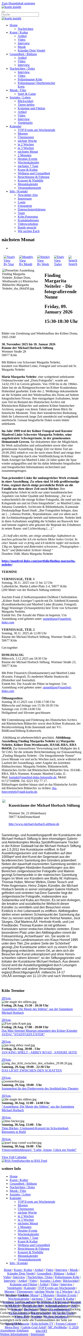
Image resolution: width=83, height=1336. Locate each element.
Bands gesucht (27, 227)
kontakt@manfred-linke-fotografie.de (32, 777)
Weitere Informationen (14, 1334)
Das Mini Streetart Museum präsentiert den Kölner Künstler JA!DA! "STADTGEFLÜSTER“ (39, 1032)
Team (21, 213)
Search (72, 264)
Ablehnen (22, 1330)
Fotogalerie (25, 205)
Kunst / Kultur (19, 32)
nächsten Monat (28, 151)
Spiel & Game (27, 94)
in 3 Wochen (26, 148)
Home (14, 25)
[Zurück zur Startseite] (11, 7)
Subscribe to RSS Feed (32, 1160)
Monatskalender (28, 184)
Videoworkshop (28, 224)
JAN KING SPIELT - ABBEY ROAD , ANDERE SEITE (39, 1052)
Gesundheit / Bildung (23, 54)
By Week (43, 264)
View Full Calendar (14, 1157)
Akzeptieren (8, 1330)
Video (21, 39)
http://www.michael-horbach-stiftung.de (34, 824)
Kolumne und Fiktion (31, 108)
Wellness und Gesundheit (34, 173)
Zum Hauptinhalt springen (18, 3)
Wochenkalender (28, 162)
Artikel (22, 36)
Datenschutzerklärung (32, 209)
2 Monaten (24, 155)
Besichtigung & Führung (33, 177)
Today (58, 264)
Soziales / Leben (20, 97)
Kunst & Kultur (28, 169)
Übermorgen (26, 137)
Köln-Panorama (28, 216)
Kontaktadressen (28, 220)
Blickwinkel (25, 101)
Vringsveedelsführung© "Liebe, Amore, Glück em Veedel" (39, 1150)
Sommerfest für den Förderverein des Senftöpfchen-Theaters (40, 1088)
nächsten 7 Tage (28, 166)
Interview (24, 43)
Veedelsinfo (25, 122)
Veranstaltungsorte (29, 187)
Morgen (23, 133)
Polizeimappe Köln (30, 79)
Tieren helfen (26, 104)
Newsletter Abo (28, 195)
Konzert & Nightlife (30, 180)
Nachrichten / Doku (22, 68)
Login (21, 202)
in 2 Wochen (26, 144)
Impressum (25, 198)
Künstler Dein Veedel (31, 50)
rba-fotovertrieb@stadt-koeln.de (29, 789)
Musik (22, 47)
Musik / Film (18, 90)
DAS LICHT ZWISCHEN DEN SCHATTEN (32, 1070)
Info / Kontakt (19, 191)
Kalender (15, 126)
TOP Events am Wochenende (36, 130)
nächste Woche (27, 140)
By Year (9, 264)
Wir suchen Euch (28, 231)
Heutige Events (27, 159)
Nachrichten (25, 29)
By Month (25, 264)
